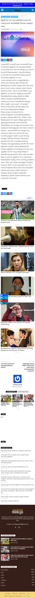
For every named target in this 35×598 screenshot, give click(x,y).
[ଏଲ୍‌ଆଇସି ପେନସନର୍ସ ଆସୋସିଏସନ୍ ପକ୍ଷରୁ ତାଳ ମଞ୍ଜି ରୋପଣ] (6, 398)
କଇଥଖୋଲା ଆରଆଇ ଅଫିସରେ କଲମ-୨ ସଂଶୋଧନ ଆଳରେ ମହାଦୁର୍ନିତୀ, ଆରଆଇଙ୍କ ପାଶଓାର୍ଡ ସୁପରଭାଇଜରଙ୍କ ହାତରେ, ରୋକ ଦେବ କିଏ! (17, 478)
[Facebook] (16, 527)
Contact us (14, 593)
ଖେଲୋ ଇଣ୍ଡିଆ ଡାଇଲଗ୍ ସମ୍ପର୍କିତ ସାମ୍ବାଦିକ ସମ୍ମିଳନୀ (15, 497)
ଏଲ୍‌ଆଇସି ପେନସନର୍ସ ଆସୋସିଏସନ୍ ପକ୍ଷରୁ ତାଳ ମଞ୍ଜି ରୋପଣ (5, 404)
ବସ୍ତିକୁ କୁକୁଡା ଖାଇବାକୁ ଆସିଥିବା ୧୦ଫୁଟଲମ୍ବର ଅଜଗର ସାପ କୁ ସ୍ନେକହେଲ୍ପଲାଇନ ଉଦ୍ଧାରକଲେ (28, 367)
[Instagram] (19, 527)
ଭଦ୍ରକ (2, 575)
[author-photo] (17, 379)
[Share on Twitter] (5, 60)
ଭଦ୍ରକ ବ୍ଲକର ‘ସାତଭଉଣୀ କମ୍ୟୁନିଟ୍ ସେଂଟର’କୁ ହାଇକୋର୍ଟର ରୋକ (17, 485)
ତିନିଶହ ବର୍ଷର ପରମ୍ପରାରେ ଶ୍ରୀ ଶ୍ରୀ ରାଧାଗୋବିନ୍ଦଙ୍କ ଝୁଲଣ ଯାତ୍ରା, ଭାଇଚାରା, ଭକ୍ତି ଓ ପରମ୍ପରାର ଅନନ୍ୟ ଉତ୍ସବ (16, 472)
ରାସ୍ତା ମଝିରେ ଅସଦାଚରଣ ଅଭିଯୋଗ (10, 501)
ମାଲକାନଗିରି (14, 17)
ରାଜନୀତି (2, 582)
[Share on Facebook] (2, 60)
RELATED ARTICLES (11, 391)
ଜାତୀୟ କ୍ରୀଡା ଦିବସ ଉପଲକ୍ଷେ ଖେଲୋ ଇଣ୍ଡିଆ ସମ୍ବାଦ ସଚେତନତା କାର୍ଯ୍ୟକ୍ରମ (17, 404)
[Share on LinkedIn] (11, 60)
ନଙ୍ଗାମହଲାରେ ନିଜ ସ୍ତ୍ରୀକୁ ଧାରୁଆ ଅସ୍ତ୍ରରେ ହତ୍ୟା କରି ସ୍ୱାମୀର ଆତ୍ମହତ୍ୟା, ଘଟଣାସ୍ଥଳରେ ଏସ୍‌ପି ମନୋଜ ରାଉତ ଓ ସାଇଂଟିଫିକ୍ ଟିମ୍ (17, 490)
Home (2, 14)
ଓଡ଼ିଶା (2, 572)
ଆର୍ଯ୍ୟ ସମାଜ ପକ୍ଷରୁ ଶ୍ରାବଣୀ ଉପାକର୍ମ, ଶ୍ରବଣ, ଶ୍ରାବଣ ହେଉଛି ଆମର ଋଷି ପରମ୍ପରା (28, 404)
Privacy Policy (22, 593)
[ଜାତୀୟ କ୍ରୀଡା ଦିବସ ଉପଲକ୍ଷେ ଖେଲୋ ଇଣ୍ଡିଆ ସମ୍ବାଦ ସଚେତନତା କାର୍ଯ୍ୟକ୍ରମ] (17, 398)
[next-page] (18, 409)
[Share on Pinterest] (8, 60)
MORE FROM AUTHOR (23, 391)
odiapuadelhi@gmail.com (20, 524)
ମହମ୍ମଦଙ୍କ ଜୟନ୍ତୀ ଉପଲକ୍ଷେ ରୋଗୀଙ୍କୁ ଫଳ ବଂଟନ (14, 467)
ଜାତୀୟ (2, 577)
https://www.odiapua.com (17, 386)
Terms (28, 593)
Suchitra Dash (5, 29)
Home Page (7, 593)
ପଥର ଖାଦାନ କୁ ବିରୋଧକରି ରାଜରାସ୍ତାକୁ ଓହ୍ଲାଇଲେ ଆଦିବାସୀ (7, 365)
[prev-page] (16, 409)
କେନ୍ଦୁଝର (3, 585)
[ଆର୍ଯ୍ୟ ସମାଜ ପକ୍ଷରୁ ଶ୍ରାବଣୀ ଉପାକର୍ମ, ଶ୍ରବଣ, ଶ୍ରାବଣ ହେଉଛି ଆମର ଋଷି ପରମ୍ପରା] (29, 398)
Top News (3, 580)
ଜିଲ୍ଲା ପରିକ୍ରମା (10, 14)
